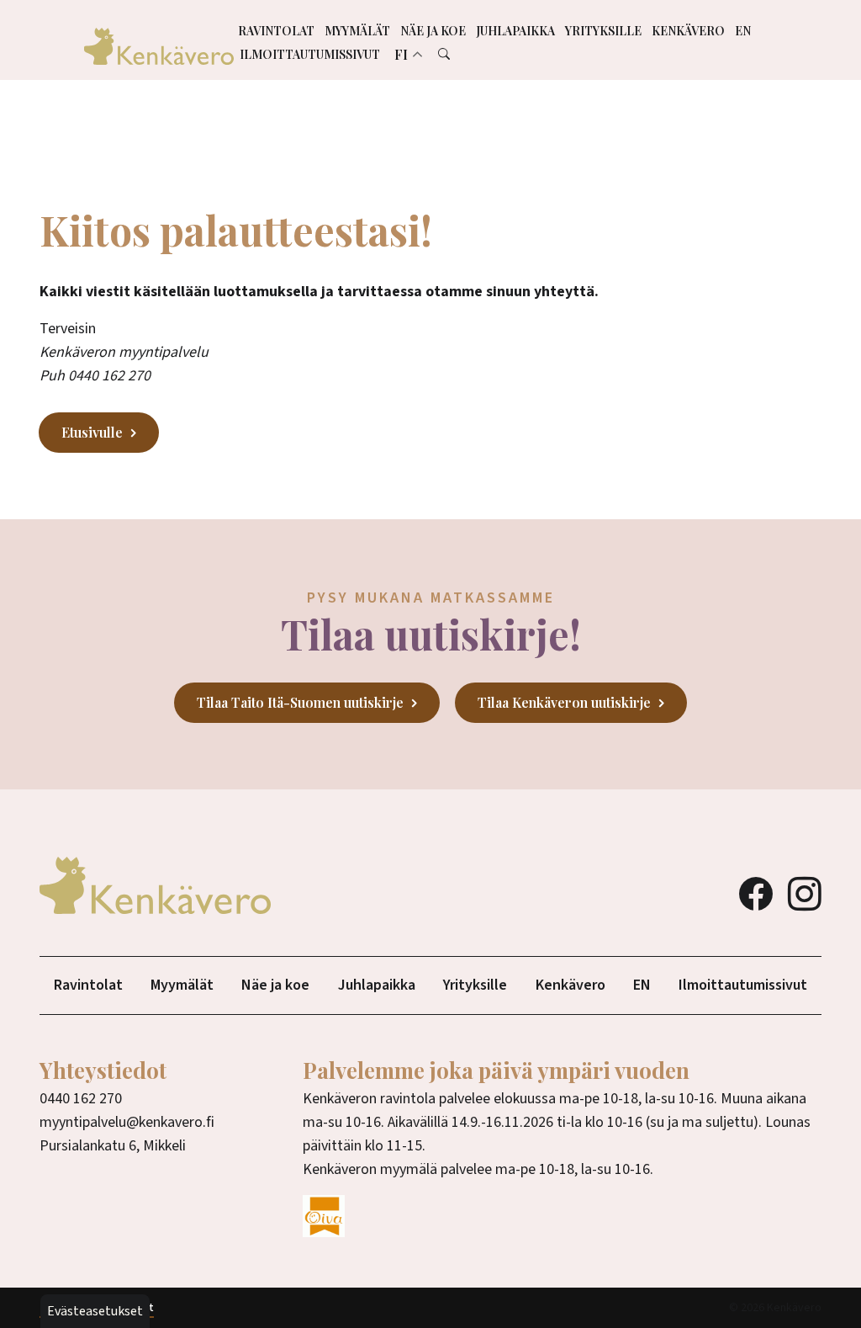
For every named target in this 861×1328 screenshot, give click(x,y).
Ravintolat (276, 31)
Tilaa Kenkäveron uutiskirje (564, 702)
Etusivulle (92, 432)
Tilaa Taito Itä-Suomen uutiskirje (300, 702)
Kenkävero (688, 31)
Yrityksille (603, 31)
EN (743, 31)
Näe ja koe (433, 31)
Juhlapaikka (515, 31)
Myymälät (357, 31)
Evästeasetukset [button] (95, 1311)
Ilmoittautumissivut (310, 54)
